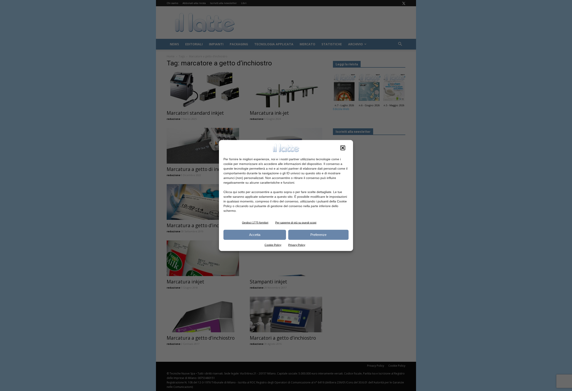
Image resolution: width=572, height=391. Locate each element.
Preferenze (318, 235)
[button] (343, 148)
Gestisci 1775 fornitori (255, 222)
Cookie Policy (273, 244)
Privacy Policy (296, 244)
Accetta (254, 235)
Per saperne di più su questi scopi (295, 222)
